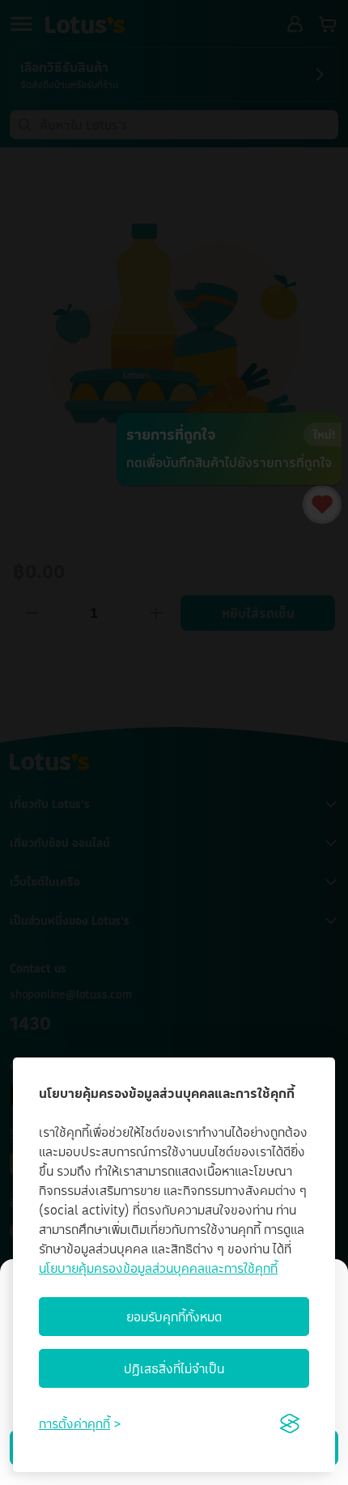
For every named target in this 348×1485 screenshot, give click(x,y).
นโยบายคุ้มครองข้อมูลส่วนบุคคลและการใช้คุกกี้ (158, 1268)
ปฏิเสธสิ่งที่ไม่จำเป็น (174, 1368)
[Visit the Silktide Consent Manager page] (289, 1423)
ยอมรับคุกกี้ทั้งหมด (174, 1316)
